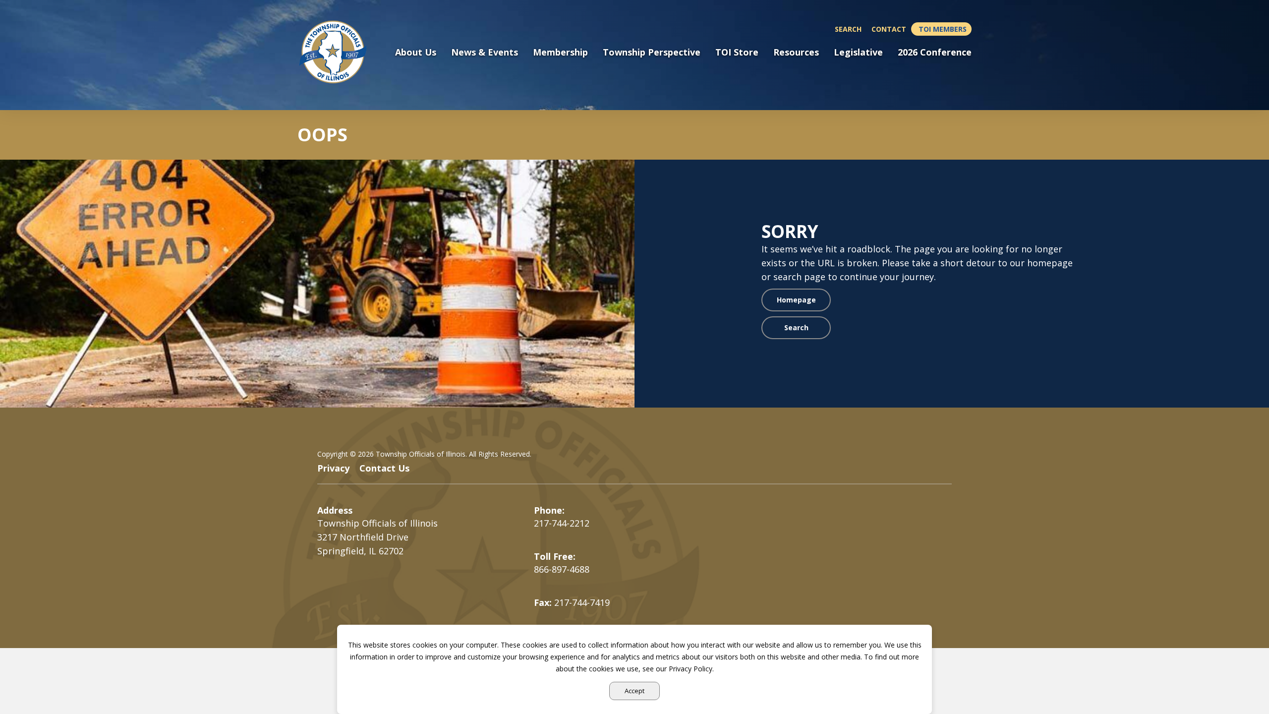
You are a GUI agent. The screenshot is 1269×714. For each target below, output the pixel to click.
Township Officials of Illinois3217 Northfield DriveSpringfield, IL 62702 (377, 537)
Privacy (333, 468)
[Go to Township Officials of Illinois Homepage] (338, 52)
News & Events (484, 52)
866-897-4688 (561, 569)
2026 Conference (935, 52)
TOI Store (736, 52)
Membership (560, 52)
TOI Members (943, 29)
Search (848, 29)
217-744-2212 (561, 523)
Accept (634, 690)
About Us (415, 52)
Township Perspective (651, 52)
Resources (796, 52)
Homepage (796, 299)
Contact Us (384, 468)
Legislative (858, 52)
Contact (888, 29)
